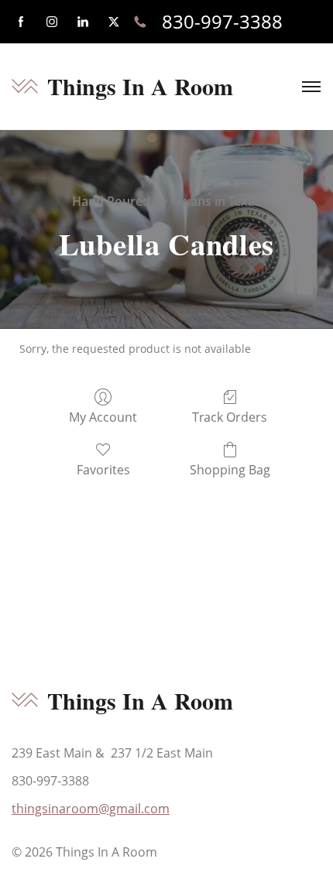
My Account (103, 417)
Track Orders (229, 417)
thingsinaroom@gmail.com (91, 808)
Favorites (103, 469)
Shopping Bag (230, 469)
